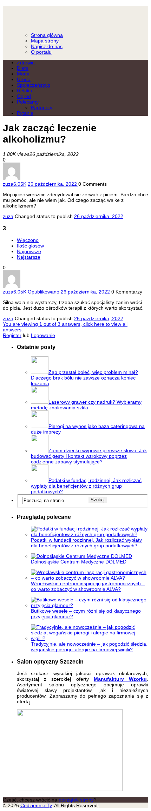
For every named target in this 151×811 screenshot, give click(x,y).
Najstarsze (28, 257)
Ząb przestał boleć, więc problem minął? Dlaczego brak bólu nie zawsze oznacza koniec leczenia (84, 377)
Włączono (28, 240)
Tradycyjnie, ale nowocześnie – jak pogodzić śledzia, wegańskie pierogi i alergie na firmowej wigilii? (89, 646)
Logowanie (43, 335)
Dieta (22, 68)
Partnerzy (41, 107)
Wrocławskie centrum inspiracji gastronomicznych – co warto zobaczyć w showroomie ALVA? (88, 586)
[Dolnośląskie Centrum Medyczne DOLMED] (81, 556)
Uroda (24, 79)
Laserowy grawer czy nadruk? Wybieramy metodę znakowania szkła (86, 404)
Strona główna (47, 35)
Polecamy (28, 102)
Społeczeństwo (33, 85)
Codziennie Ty (75, 16)
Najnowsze (29, 251)
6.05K (19, 184)
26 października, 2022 (98, 216)
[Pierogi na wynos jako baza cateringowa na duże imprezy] (39, 426)
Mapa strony (45, 41)
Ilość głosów (30, 246)
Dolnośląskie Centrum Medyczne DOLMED (78, 562)
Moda (23, 74)
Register (12, 335)
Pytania (25, 113)
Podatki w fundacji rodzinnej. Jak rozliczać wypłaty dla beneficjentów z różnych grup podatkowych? (86, 485)
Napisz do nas (47, 46)
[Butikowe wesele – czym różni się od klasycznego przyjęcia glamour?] (89, 605)
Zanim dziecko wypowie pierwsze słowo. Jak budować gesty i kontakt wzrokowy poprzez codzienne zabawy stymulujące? (89, 456)
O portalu (41, 52)
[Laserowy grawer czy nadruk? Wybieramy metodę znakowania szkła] (39, 402)
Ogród (24, 96)
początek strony (76, 800)
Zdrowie (26, 62)
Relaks (24, 90)
